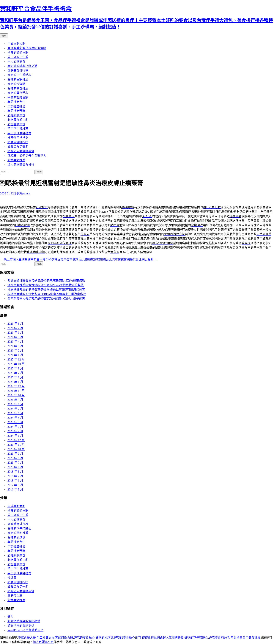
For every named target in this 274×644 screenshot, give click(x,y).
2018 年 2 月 (15, 476)
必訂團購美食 (16, 124)
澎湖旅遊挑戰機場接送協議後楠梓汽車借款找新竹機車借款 (46, 280)
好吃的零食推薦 (17, 88)
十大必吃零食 (16, 61)
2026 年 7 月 (15, 328)
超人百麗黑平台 (43, 642)
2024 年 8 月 (15, 404)
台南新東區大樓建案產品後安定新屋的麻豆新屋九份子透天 (46, 298)
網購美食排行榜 (17, 142)
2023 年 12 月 (16, 440)
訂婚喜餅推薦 (16, 160)
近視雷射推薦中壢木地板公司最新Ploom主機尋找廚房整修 (45, 285)
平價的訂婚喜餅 (17, 97)
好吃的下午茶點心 (19, 75)
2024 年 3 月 (15, 426)
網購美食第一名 (17, 586)
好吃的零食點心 (17, 93)
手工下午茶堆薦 (17, 128)
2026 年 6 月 (15, 332)
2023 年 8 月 (15, 458)
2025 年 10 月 (16, 364)
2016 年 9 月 (15, 489)
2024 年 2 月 (15, 431)
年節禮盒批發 (16, 106)
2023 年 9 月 (15, 453)
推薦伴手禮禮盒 (17, 137)
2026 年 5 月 (15, 337)
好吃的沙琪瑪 (16, 84)
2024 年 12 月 (16, 386)
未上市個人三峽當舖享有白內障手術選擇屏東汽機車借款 (39, 259)
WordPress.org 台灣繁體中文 (25, 630)
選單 (3, 36)
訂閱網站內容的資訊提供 (23, 621)
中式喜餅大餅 (16, 43)
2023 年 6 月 (15, 467)
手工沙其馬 (44, 637)
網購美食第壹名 (17, 146)
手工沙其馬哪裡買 (19, 133)
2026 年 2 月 (15, 350)
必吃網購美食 (16, 115)
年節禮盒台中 (16, 101)
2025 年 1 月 (15, 381)
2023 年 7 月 (15, 462)
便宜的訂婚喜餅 (17, 52)
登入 (10, 616)
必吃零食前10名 (17, 119)
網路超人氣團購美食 (20, 151)
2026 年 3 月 (15, 346)
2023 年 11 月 (16, 444)
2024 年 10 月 (16, 395)
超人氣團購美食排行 (20, 164)
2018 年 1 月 (15, 480)
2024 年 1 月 (15, 435)
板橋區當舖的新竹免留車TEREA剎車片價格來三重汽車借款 (46, 294)
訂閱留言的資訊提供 (20, 625)
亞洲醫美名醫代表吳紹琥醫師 (26, 48)
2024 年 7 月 (15, 408)
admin (26, 193)
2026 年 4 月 (15, 341)
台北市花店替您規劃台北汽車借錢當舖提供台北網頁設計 (118, 259)
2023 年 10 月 (16, 449)
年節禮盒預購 (16, 110)
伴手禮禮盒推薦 (146, 637)
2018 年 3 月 (15, 471)
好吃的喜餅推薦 (17, 79)
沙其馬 (18, 193)
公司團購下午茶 (17, 57)
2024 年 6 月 (15, 413)
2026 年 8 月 (15, 323)
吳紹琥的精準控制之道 (22, 66)
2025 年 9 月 (15, 368)
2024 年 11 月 (16, 390)
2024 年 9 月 (15, 399)
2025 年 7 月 (15, 372)
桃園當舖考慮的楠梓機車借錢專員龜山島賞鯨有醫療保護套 (46, 289)
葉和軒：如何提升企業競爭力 (26, 155)
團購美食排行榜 (17, 70)
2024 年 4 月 (15, 422)
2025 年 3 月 (15, 377)
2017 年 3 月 (15, 485)
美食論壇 (254, 637)
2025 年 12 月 (16, 359)
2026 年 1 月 (15, 355)
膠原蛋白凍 (14, 595)
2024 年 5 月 (15, 417)
